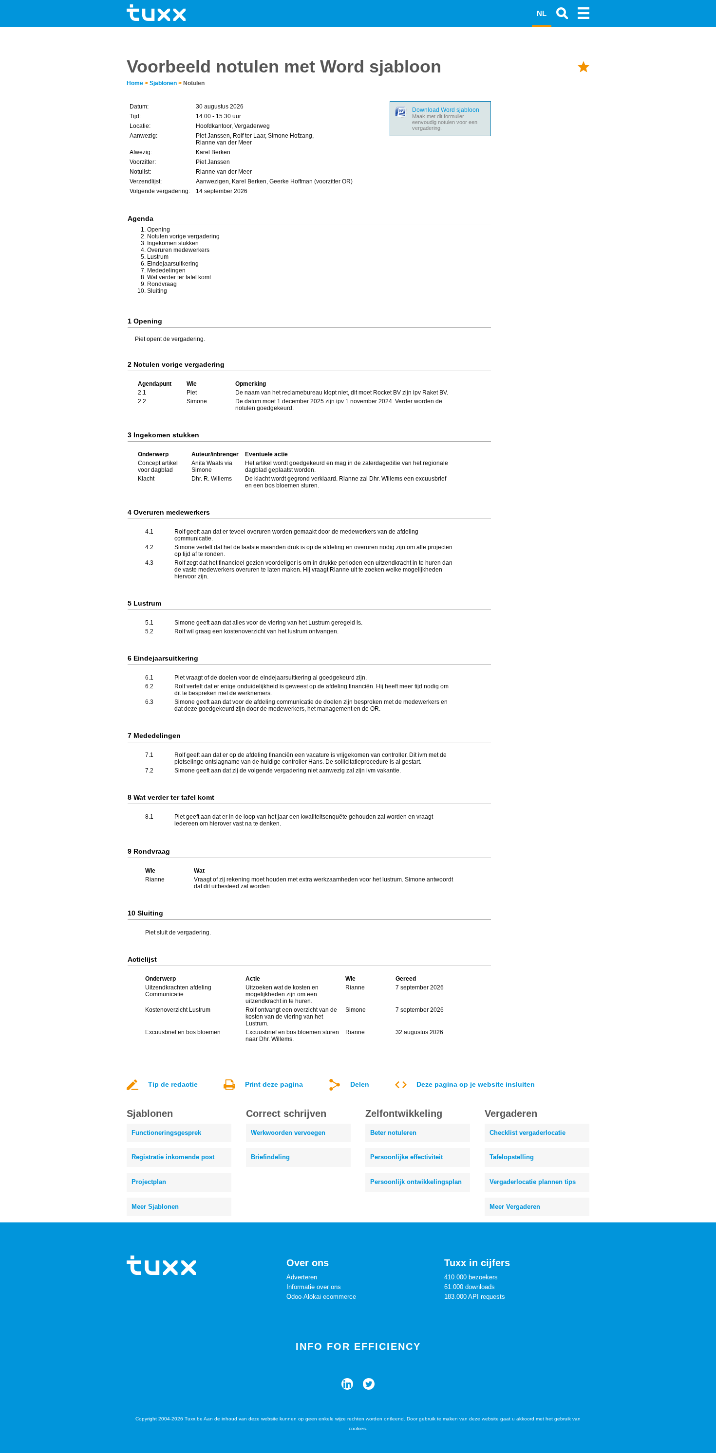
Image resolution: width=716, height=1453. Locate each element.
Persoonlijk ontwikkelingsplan (416, 1181)
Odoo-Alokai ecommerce (321, 1296)
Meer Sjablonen (155, 1206)
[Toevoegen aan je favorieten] (583, 66)
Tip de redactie (173, 1084)
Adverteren (301, 1277)
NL (541, 13)
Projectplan (149, 1181)
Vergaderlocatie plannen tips (533, 1181)
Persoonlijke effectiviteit (406, 1157)
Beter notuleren (393, 1132)
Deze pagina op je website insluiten (475, 1084)
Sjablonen (163, 83)
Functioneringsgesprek (166, 1132)
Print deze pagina (274, 1084)
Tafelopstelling (512, 1157)
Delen (359, 1084)
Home (135, 83)
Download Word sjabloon (445, 110)
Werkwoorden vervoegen (288, 1132)
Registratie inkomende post (173, 1157)
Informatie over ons (313, 1287)
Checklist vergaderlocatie (527, 1132)
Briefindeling (270, 1157)
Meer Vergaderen (515, 1206)
